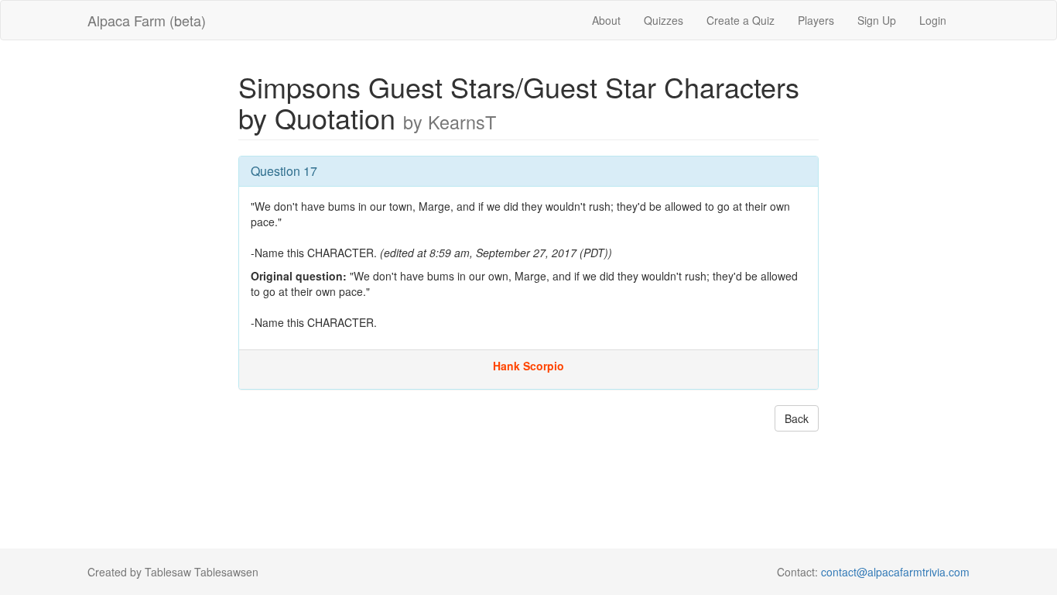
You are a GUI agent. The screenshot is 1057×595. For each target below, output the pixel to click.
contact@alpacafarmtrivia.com (895, 572)
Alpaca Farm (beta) (146, 20)
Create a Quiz (740, 20)
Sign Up (876, 20)
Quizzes (663, 20)
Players (816, 20)
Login (932, 20)
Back (797, 418)
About (606, 20)
